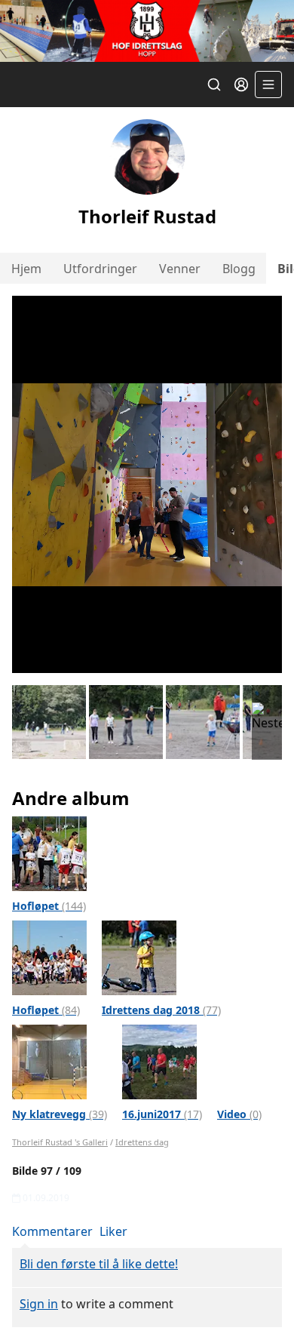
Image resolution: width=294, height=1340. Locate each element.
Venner (180, 268)
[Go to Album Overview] (49, 852)
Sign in (39, 1303)
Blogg (239, 268)
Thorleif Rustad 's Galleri (60, 1142)
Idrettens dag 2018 (161, 1010)
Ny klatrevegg (59, 1114)
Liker (113, 1231)
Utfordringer (100, 268)
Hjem (26, 268)
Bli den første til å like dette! (99, 1263)
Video (239, 1114)
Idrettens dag (142, 1142)
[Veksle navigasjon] (268, 84)
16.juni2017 (162, 1114)
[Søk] (214, 84)
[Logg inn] (241, 84)
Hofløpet (49, 906)
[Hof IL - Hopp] (147, 31)
